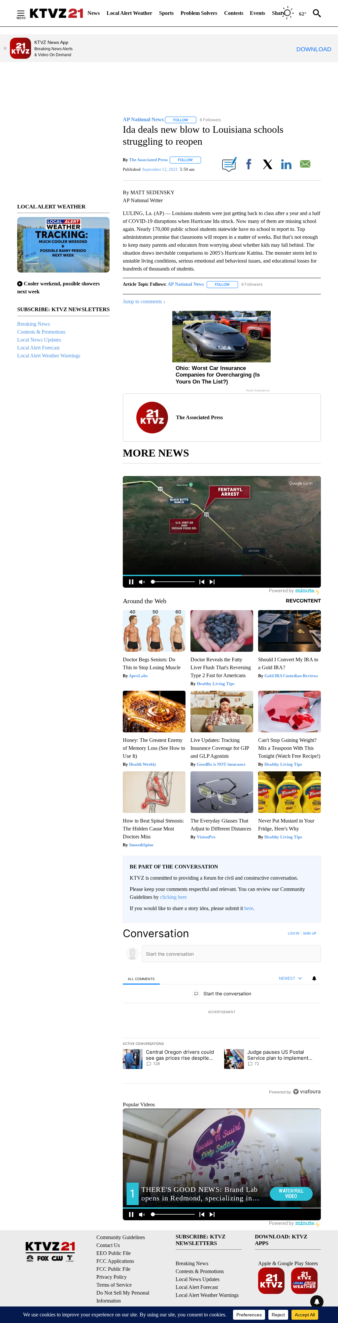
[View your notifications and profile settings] (314, 978)
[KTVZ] (56, 13)
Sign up (309, 933)
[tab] (141, 978)
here (248, 908)
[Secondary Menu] (25, 13)
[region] (222, 1012)
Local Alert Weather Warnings (48, 355)
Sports (166, 13)
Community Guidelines (120, 1237)
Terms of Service (114, 1285)
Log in (293, 933)
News (93, 13)
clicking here (173, 897)
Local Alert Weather (129, 13)
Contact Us (108, 1245)
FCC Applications (115, 1261)
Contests (233, 13)
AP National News (186, 284)
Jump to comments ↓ (144, 301)
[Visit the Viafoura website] (307, 1091)
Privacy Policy (111, 1277)
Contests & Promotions (41, 332)
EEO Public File (113, 1253)
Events (257, 13)
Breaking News (33, 324)
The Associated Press (148, 159)
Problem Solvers (199, 13)
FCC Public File (113, 1269)
